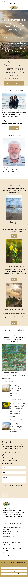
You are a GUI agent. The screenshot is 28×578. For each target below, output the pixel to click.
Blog (11, 3)
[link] (14, 207)
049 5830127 (7, 533)
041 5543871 (7, 554)
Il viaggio (14, 222)
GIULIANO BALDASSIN (12, 173)
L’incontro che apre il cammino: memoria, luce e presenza (13, 375)
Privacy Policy (16, 491)
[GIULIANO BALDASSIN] (14, 154)
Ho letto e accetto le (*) (12, 491)
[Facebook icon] (17, 3)
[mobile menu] (26, 8)
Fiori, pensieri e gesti (14, 266)
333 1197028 (7, 552)
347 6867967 (9, 1)
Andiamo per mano (14, 309)
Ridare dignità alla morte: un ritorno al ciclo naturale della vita (16, 390)
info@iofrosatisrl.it (19, 1)
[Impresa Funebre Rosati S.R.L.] (14, 8)
